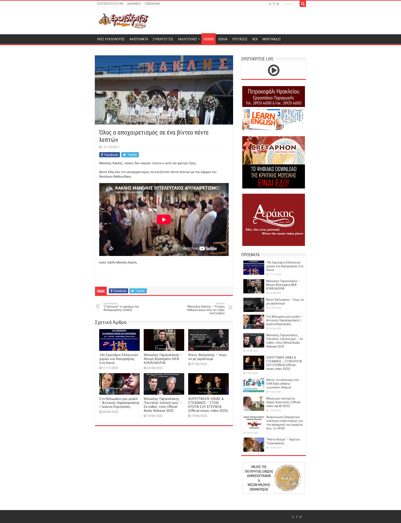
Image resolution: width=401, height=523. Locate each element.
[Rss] (270, 3)
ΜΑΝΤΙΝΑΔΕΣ (271, 39)
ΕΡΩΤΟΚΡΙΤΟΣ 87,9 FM (110, 3)
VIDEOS (208, 39)
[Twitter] (277, 3)
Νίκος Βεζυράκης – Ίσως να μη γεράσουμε (207, 357)
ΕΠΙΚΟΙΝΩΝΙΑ (152, 3)
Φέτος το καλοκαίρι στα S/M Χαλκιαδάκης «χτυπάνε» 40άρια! (282, 383)
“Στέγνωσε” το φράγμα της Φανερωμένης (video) (121, 307)
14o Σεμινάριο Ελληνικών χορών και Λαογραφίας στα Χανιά (118, 359)
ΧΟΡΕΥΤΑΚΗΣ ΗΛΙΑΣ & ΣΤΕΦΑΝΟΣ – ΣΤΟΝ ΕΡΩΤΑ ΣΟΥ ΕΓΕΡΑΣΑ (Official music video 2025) (208, 405)
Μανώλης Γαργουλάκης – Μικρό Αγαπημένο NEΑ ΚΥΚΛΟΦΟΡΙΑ (163, 359)
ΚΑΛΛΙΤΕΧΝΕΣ (187, 39)
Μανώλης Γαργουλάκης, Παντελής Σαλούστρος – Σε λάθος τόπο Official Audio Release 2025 (162, 405)
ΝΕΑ (255, 39)
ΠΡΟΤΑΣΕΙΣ (239, 39)
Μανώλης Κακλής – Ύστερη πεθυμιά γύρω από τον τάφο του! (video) (206, 308)
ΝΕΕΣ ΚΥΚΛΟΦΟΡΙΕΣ (111, 39)
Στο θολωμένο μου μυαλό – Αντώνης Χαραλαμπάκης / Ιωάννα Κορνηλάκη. (119, 403)
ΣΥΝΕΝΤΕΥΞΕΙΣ (163, 39)
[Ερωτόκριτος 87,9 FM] (123, 20)
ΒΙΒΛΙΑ (222, 39)
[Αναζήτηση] (303, 4)
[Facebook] (274, 3)
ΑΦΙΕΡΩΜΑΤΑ (138, 39)
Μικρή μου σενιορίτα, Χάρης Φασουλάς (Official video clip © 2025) (283, 402)
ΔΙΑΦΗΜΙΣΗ (134, 3)
